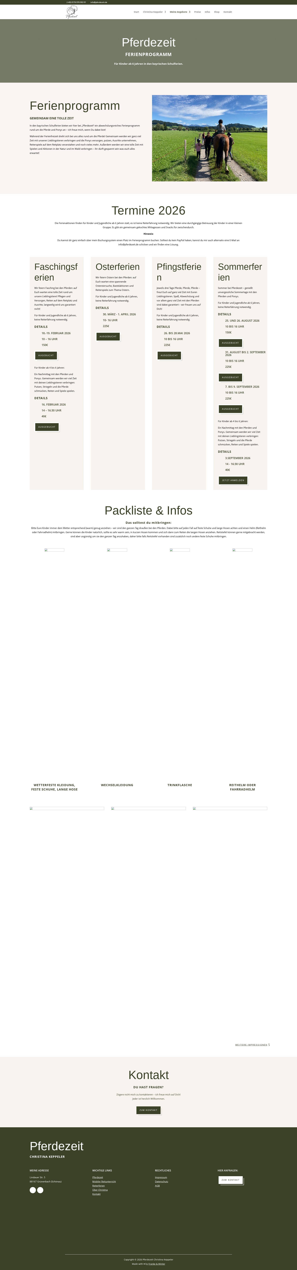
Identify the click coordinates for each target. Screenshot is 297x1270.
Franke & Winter (156, 1263)
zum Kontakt (148, 1110)
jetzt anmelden (233, 480)
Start (136, 12)
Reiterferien (98, 1185)
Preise (197, 12)
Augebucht (46, 355)
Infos (207, 12)
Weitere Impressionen (251, 1045)
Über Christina (100, 1189)
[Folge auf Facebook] (33, 1190)
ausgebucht (47, 427)
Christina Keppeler (153, 12)
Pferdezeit (56, 1146)
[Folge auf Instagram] (40, 1190)
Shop (217, 12)
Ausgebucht (169, 355)
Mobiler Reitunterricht (104, 1181)
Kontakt (228, 12)
